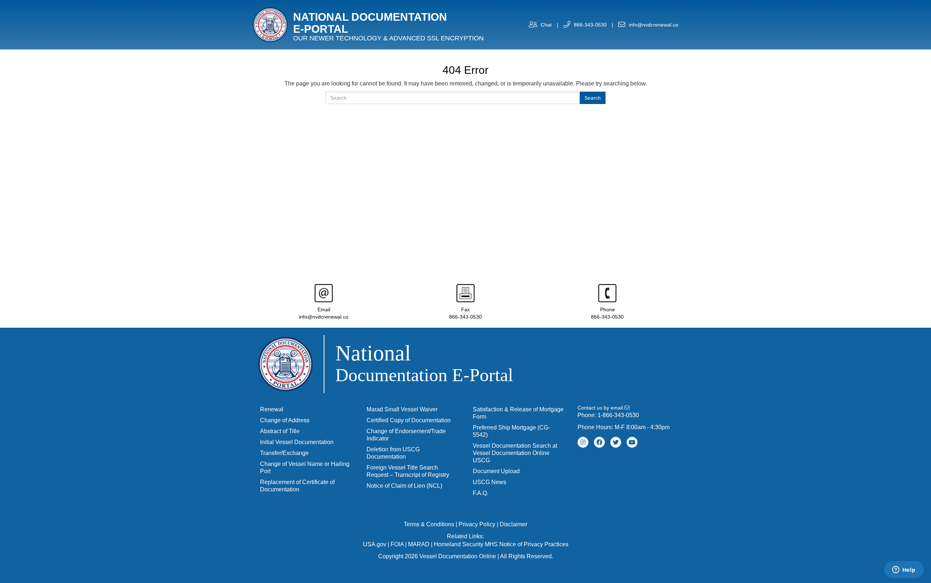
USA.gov (374, 544)
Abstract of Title (280, 431)
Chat (546, 25)
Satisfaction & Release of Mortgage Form (518, 413)
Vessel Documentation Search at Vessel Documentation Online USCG (515, 453)
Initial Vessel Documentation (296, 442)
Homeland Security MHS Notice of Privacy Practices (501, 544)
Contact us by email (601, 408)
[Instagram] (583, 442)
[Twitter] (615, 442)
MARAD (418, 544)
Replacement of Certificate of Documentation (297, 485)
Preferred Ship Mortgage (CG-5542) (511, 431)
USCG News (489, 482)
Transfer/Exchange (284, 453)
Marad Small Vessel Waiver (402, 409)
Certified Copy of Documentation (409, 420)
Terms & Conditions (429, 524)
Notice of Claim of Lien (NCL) (404, 486)
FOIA (397, 544)
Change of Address (284, 420)
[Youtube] (632, 442)
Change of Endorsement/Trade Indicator (406, 435)
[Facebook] (599, 442)
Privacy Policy (477, 524)
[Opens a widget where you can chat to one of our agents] (904, 570)
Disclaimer (513, 524)
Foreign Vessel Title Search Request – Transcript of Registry (408, 471)
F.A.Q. (480, 493)
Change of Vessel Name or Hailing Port (304, 467)
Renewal (271, 409)
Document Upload (496, 471)
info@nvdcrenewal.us (653, 25)
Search (592, 98)
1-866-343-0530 (618, 415)
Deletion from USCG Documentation (393, 453)
